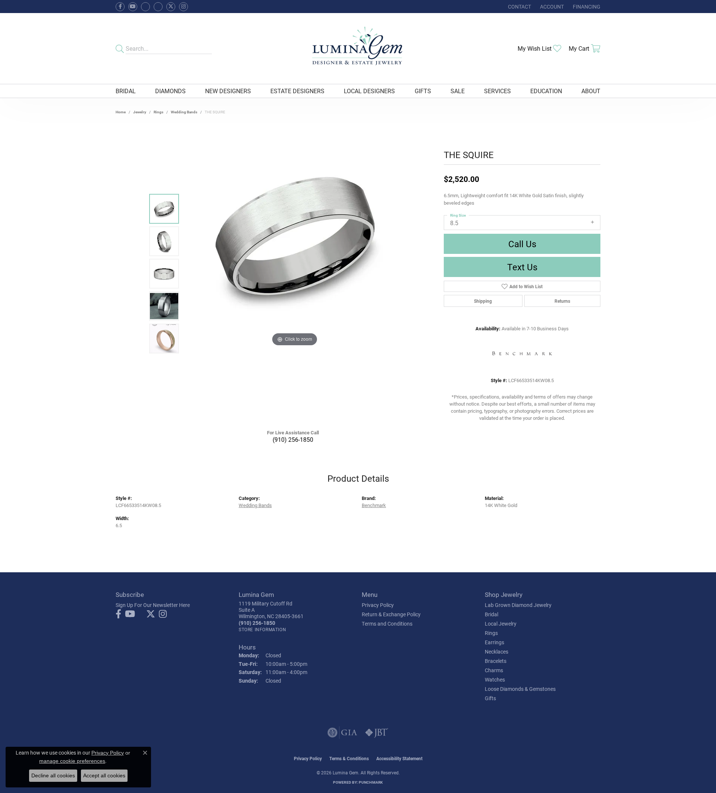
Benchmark (374, 505)
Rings (158, 111)
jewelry (139, 111)
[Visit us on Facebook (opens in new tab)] (145, 6)
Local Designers (369, 91)
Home (121, 111)
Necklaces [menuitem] (496, 651)
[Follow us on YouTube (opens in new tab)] (132, 6)
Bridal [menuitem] (491, 614)
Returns (562, 301)
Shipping (483, 301)
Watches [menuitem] (495, 679)
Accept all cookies (104, 775)
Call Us (522, 244)
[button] (551, 6)
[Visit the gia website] (342, 732)
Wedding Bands (184, 111)
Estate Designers (297, 91)
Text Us (522, 267)
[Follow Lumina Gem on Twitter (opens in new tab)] (170, 6)
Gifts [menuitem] (490, 698)
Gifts (423, 91)
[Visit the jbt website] (377, 732)
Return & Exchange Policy (391, 614)
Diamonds (170, 91)
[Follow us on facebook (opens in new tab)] (120, 6)
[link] (518, 6)
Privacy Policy (378, 604)
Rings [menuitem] (491, 632)
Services (497, 91)
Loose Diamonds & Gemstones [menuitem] (520, 688)
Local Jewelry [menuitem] (500, 623)
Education (546, 91)
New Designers (228, 91)
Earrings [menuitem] (494, 642)
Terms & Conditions (349, 758)
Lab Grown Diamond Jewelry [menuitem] (518, 604)
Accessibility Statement (399, 758)
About (590, 91)
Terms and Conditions (387, 623)
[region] (294, 274)
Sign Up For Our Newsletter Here (153, 604)
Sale (457, 91)
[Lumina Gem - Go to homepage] (358, 48)
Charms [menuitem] (494, 670)
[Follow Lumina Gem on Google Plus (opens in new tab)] (158, 6)
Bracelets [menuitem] (495, 660)
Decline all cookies (53, 775)
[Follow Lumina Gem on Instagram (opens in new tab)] (183, 6)
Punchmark (371, 782)
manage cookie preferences (72, 761)
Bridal (126, 91)
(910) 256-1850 (293, 439)
